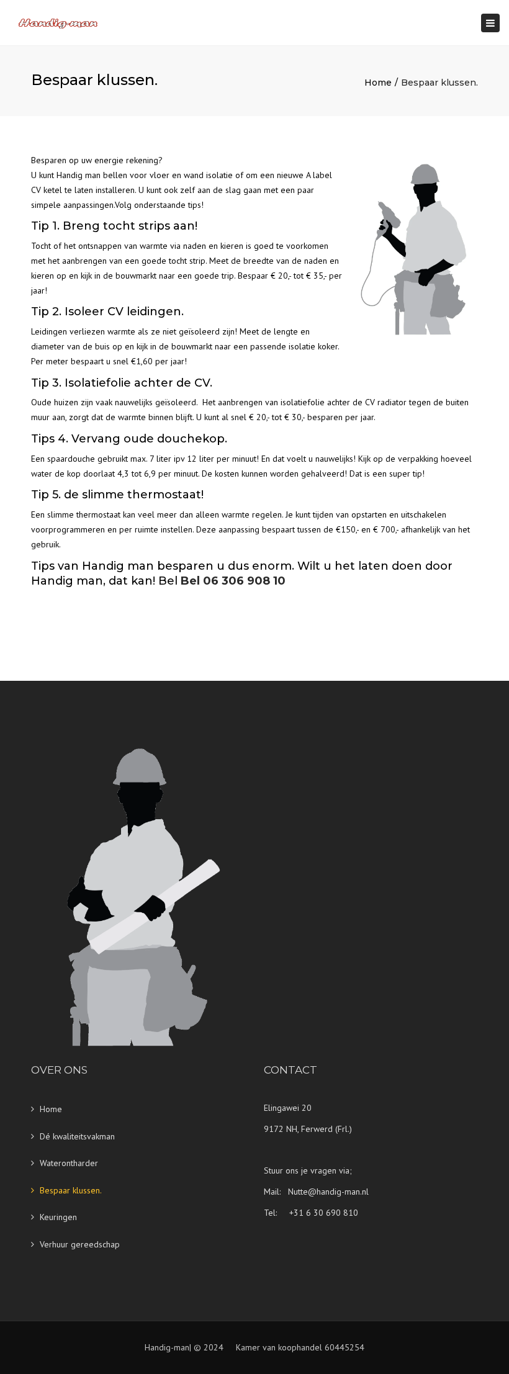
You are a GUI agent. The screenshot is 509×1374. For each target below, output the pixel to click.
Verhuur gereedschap (80, 1244)
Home (378, 82)
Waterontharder (69, 1163)
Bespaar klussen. (71, 1190)
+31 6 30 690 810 (323, 1212)
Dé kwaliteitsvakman (77, 1136)
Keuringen (58, 1217)
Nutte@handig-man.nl (328, 1191)
